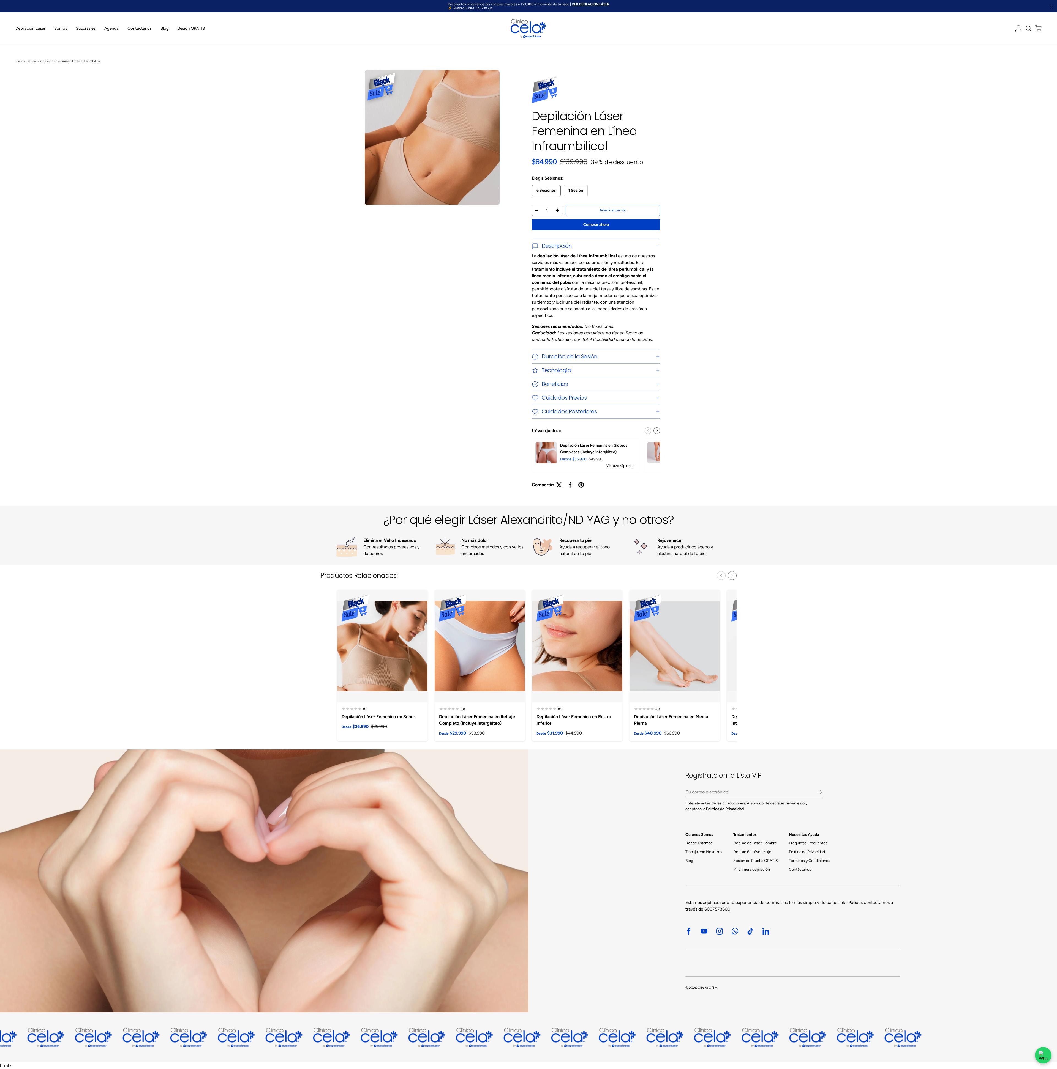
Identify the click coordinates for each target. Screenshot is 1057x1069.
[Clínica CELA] (264, 880)
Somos (60, 28)
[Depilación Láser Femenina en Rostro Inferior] (577, 646)
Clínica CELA (707, 988)
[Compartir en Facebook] (570, 484)
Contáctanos (139, 28)
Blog (164, 28)
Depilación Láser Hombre (755, 843)
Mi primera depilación (751, 869)
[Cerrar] (1051, 6)
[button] (1037, 28)
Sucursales (86, 28)
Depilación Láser (30, 28)
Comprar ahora (596, 224)
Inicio (19, 61)
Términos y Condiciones (809, 860)
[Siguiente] (656, 430)
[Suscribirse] (816, 792)
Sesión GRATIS (191, 28)
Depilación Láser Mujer (753, 852)
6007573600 (717, 909)
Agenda (111, 28)
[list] (433, 138)
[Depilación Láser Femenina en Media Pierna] (675, 646)
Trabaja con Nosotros (703, 852)
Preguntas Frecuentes (808, 843)
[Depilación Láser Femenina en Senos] (382, 646)
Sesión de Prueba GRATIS (755, 860)
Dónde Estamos (699, 843)
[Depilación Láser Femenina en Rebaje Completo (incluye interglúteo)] (480, 646)
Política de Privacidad (807, 852)
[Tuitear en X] (559, 484)
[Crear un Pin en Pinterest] (581, 484)
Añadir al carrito (613, 210)
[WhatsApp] (1043, 1055)
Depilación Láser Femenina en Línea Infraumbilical (63, 61)
